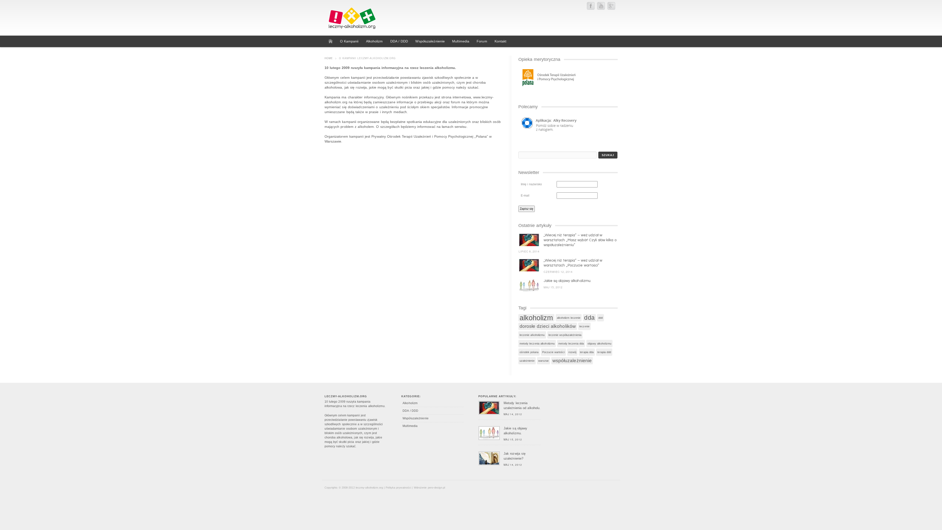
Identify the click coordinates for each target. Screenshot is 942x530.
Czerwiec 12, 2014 (558, 272)
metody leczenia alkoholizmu (537, 343)
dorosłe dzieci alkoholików (548, 326)
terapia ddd (604, 352)
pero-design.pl (436, 487)
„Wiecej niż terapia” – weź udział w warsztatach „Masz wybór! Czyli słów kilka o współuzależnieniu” (580, 240)
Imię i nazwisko (531, 184)
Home (329, 58)
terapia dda (587, 352)
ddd (600, 317)
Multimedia (410, 426)
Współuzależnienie (416, 418)
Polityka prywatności (398, 487)
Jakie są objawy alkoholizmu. (567, 281)
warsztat (543, 360)
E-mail (525, 195)
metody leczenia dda (571, 343)
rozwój (572, 352)
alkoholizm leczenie (569, 317)
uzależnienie (527, 360)
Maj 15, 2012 (553, 287)
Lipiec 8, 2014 (529, 251)
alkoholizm (536, 317)
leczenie (584, 326)
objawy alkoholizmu (599, 343)
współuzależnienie (572, 360)
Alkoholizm (410, 403)
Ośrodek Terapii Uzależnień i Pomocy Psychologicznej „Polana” (437, 136)
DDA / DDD (410, 410)
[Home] (330, 41)
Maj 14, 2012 (513, 414)
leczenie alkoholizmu (532, 334)
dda (589, 317)
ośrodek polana (529, 352)
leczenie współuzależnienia (565, 334)
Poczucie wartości (553, 352)
